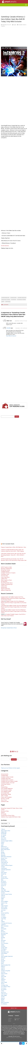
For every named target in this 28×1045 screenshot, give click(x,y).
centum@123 (4, 605)
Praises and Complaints (6, 797)
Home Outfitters (4, 901)
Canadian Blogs (4, 775)
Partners (3, 812)
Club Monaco (4, 868)
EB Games (13, 299)
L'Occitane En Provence (6, 923)
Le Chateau (3, 917)
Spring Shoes (4, 587)
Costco (2, 871)
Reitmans (3, 957)
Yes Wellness (4, 1003)
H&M (2, 900)
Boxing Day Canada (5, 570)
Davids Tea (3, 874)
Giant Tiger (3, 889)
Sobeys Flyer (4, 585)
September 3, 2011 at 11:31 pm (21, 320)
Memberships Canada (6, 794)
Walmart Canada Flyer (6, 590)
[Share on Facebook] (20, 1043)
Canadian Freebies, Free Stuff (7, 782)
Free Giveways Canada (6, 790)
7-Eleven (3, 829)
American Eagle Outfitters (6, 840)
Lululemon (3, 924)
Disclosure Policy (5, 811)
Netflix (2, 936)
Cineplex (3, 866)
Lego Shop (3, 918)
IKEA (2, 904)
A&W (2, 845)
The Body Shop (4, 985)
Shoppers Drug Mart (5, 970)
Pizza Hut (3, 950)
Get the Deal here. (5, 245)
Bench (2, 850)
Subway (3, 980)
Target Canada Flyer (5, 588)
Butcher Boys (4, 861)
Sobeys (2, 975)
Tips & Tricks (4, 800)
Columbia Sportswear (6, 869)
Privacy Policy (19, 1037)
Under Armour (4, 993)
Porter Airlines (4, 953)
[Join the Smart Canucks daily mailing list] (17, 751)
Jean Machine (4, 908)
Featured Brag (4, 787)
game (3, 301)
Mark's (2, 927)
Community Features (5, 784)
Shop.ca (3, 969)
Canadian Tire (4, 863)
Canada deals (13, 297)
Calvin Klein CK (4, 862)
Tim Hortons (3, 989)
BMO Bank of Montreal (6, 856)
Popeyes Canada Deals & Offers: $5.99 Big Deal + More (13, 547)
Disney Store (4, 876)
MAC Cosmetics (4, 926)
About (9, 1019)
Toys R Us (3, 992)
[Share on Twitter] (23, 1043)
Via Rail (2, 996)
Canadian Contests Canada (7, 777)
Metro (2, 930)
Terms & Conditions (10, 1037)
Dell (2, 875)
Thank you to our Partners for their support (10, 768)
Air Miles (3, 836)
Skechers (3, 972)
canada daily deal (5, 297)
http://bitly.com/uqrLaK (11, 335)
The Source (3, 988)
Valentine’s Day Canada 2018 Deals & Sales (11, 816)
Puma (2, 954)
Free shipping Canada (6, 791)
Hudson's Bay (4, 902)
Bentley (2, 852)
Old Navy (3, 946)
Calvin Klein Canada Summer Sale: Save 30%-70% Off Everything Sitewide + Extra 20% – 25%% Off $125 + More (13, 555)
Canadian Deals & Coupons (7, 779)
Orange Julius (4, 947)
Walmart (3, 998)
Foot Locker (3, 884)
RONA (2, 962)
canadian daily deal (22, 297)
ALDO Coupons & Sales (6, 567)
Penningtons (4, 949)
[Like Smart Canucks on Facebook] (13, 751)
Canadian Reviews (5, 571)
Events (2, 785)
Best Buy (3, 853)
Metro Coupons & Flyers (6, 580)
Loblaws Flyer (4, 578)
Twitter (17, 1019)
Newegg (3, 937)
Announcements (4, 774)
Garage (2, 888)
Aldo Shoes (3, 838)
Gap (2, 887)
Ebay (2, 879)
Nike (2, 939)
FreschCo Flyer (4, 575)
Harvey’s (3, 897)
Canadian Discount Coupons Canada (9, 781)
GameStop (7, 301)
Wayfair (2, 999)
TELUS (2, 983)
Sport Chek (3, 976)
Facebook (17, 1018)
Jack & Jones (4, 907)
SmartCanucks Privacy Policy (7, 815)
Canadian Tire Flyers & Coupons (8, 572)
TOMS (2, 990)
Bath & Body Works (5, 849)
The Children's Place (5, 986)
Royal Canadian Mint (5, 965)
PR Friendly (3, 814)
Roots (2, 963)
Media (9, 1021)
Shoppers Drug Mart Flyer (7, 584)
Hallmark (3, 895)
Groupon (3, 892)
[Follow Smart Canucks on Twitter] (11, 751)
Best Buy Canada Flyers (6, 568)
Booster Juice (4, 858)
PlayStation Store (5, 952)
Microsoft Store (4, 933)
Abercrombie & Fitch (5, 830)
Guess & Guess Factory (6, 894)
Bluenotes (3, 855)
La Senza (3, 915)
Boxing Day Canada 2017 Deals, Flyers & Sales (11, 808)
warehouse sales (5, 801)
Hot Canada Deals (8, 544)
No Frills (3, 941)
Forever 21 (3, 885)
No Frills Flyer (4, 581)
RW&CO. (3, 966)
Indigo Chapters (4, 905)
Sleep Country (4, 973)
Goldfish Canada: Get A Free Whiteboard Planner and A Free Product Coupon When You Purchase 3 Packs (13, 598)
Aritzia (2, 843)
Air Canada (3, 835)
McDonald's (3, 928)
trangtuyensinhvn (5, 597)
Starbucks (3, 979)
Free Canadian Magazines (7, 788)
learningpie (3, 609)
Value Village (4, 995)
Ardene (2, 842)
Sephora (3, 967)
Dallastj (2, 601)
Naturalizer (3, 934)
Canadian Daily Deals (6, 778)
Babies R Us (4, 846)
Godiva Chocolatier (5, 891)
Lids (2, 920)
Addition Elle (3, 832)
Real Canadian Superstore (7, 956)
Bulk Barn (3, 859)
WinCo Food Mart (5, 1002)
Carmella (8, 328)
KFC (2, 911)
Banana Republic (5, 848)
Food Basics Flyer (5, 574)
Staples (2, 978)
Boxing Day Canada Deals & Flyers (9, 627)
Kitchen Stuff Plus (5, 913)
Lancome (3, 914)
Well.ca (2, 1001)
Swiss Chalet (4, 982)
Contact (2, 809)
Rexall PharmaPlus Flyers (7, 582)
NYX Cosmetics (4, 943)
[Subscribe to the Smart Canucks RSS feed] (15, 751)
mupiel (14, 24)
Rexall (2, 959)
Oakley (2, 944)
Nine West (3, 940)
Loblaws (3, 921)
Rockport (3, 960)
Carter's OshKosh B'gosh (6, 865)
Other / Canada (4, 795)
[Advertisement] (14, 91)
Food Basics (4, 882)
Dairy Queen (4, 872)
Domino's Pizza (4, 878)
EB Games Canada (21, 299)
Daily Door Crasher (6, 299)
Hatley (2, 898)
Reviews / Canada (5, 798)
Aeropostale (3, 833)
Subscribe (14, 759)
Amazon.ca (3, 839)
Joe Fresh (3, 910)
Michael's (3, 931)
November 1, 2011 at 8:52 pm (21, 328)
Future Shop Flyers (5, 577)
